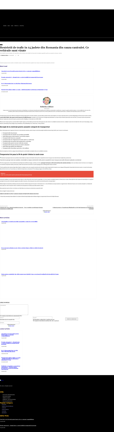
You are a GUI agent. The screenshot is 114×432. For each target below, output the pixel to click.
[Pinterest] (82, 58)
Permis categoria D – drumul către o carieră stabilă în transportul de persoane (22, 77)
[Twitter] (33, 31)
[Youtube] (35, 31)
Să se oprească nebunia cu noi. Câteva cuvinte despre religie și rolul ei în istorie (22, 248)
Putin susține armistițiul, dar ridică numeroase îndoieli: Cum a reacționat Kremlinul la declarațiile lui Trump (30, 274)
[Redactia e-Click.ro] (47, 101)
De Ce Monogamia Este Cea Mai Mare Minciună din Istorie (16, 83)
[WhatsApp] (86, 58)
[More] (91, 58)
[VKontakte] (8, 388)
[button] (35, 33)
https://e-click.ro (46, 108)
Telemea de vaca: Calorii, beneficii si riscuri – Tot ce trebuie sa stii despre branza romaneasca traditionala (21, 208)
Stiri (1, 44)
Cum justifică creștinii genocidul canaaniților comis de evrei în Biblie (19, 221)
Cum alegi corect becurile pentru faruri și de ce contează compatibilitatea (20, 71)
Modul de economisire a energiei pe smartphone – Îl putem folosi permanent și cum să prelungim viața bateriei (10, 367)
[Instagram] (3, 388)
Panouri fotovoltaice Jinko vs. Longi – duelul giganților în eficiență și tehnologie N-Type (24, 89)
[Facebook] (30, 31)
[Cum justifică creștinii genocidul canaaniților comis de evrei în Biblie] (83, 233)
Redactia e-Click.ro (4, 55)
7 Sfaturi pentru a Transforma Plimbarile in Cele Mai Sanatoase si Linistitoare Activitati (73, 208)
